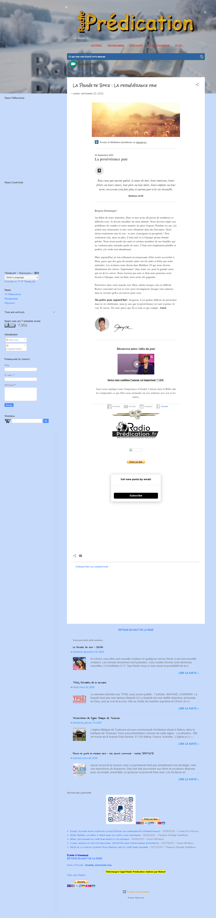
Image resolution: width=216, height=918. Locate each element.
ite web (165, 406)
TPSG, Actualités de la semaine (90, 683)
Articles (13, 339)
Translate (29, 281)
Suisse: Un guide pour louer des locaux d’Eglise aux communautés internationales (115, 831)
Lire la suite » (189, 673)
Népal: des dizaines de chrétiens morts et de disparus (99, 839)
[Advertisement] (136, 526)
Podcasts (136, 46)
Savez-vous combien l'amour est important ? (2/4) (136, 380)
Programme (115, 46)
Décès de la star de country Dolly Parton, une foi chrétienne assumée (109, 847)
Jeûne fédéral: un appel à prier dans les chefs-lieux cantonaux (105, 835)
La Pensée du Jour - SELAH (88, 647)
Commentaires (14, 348)
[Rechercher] (205, 13)
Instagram (148, 406)
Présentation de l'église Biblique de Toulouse (96, 718)
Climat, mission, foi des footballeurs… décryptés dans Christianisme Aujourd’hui (114, 843)
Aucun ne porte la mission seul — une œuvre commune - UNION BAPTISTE (113, 754)
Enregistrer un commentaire (92, 566)
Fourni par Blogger (137, 891)
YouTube (132, 406)
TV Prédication (159, 46)
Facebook (116, 406)
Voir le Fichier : (89, 865)
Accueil (96, 46)
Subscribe (136, 495)
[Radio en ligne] (201, 57)
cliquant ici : (141, 142)
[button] (197, 85)
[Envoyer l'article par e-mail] (80, 556)
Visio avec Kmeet (76, 875)
